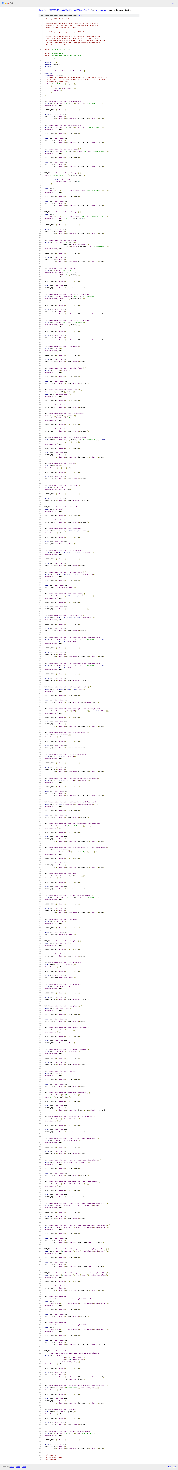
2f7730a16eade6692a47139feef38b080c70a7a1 (70, 10)
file (80, 15)
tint (46, 10)
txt (169, 1467)
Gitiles (12, 1467)
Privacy (18, 1467)
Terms (24, 1467)
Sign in (174, 3)
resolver (102, 10)
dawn (41, 10)
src (95, 10)
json (174, 1467)
